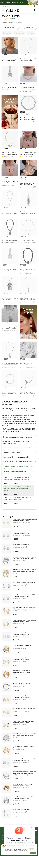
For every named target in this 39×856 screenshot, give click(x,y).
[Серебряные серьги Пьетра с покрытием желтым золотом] (6, 662)
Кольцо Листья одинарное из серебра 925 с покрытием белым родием (24, 557)
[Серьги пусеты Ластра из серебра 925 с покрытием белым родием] (6, 763)
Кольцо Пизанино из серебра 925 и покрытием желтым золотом (23, 646)
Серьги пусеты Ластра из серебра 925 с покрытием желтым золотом (24, 709)
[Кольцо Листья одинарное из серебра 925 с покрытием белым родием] (6, 561)
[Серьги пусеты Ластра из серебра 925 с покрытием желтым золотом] (6, 712)
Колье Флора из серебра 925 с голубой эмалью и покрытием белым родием (18, 488)
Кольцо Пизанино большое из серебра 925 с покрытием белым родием (24, 734)
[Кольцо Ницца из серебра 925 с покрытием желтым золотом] (6, 674)
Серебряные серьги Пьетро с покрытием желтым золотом (21, 696)
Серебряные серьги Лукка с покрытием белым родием (21, 810)
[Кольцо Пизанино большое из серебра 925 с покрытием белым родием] (6, 737)
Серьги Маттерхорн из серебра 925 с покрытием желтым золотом (24, 620)
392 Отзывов (15, 19)
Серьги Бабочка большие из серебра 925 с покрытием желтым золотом (23, 608)
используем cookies (11, 845)
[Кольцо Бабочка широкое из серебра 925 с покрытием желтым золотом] (6, 750)
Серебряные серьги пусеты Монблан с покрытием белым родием (24, 532)
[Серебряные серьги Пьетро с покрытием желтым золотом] (6, 699)
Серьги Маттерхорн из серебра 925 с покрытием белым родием (24, 595)
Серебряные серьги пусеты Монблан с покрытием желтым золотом (24, 519)
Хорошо (33, 853)
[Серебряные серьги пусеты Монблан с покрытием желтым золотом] (6, 523)
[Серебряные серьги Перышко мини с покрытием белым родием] (6, 586)
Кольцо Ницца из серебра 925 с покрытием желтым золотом (22, 671)
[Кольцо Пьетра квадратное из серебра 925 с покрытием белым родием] (6, 775)
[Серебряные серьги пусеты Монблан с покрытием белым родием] (6, 535)
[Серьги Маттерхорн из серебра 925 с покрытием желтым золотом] (6, 624)
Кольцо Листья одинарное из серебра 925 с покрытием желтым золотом (24, 570)
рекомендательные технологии (24, 845)
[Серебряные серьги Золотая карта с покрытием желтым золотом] (6, 725)
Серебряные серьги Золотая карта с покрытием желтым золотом (23, 721)
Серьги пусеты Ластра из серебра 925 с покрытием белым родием (24, 759)
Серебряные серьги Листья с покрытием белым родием (21, 545)
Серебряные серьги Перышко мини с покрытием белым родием (24, 583)
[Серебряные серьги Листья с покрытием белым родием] (6, 548)
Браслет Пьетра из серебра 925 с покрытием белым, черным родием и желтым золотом (24, 683)
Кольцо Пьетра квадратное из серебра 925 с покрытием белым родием (24, 772)
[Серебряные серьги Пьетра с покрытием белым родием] (6, 636)
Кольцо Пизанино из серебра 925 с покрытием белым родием (23, 797)
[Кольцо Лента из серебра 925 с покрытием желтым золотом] (6, 788)
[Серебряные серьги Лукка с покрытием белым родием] (6, 813)
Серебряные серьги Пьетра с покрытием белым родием (21, 633)
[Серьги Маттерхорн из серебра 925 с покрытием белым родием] (6, 598)
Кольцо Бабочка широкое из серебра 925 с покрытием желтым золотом (23, 747)
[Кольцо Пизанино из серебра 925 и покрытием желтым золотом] (6, 649)
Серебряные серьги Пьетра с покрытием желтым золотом (21, 658)
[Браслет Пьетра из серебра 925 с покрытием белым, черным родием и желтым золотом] (6, 687)
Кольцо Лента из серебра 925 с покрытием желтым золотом (22, 784)
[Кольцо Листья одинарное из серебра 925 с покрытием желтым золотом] (6, 573)
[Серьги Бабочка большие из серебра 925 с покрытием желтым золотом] (6, 611)
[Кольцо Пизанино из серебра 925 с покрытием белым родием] (6, 800)
